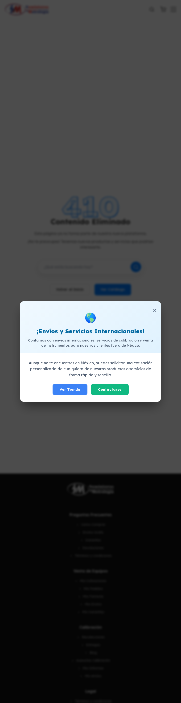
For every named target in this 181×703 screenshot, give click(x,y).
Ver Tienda (70, 389)
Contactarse (110, 389)
